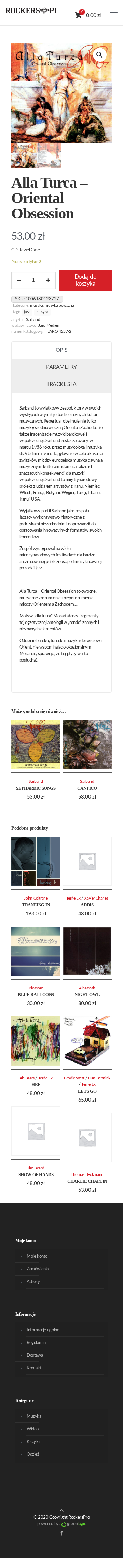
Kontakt (34, 1368)
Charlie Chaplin (87, 1181)
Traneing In (36, 904)
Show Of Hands (36, 1174)
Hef (35, 1084)
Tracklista (61, 384)
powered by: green (61, 1524)
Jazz (27, 312)
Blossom (36, 988)
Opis (61, 350)
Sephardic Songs (35, 788)
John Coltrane (35, 898)
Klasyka (42, 312)
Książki (33, 1442)
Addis (87, 904)
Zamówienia (38, 1269)
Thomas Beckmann (87, 1175)
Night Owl (87, 994)
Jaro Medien (48, 325)
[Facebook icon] (61, 1533)
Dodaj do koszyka (85, 280)
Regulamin (36, 1343)
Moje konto (37, 1256)
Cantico (87, 788)
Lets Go (87, 1091)
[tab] (61, 350)
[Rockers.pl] (32, 10)
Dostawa (35, 1355)
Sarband (33, 320)
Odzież (33, 1454)
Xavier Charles (96, 898)
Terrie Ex (73, 898)
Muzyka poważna (59, 305)
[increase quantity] (48, 280)
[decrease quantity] (19, 280)
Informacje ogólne (43, 1330)
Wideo (33, 1429)
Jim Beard (36, 1168)
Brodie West (74, 1078)
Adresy (33, 1282)
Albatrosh (87, 988)
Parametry (61, 367)
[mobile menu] (114, 10)
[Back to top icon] (61, 1511)
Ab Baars (27, 1078)
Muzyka (36, 305)
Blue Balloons (36, 994)
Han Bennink (99, 1078)
